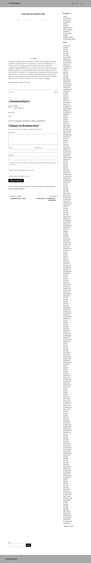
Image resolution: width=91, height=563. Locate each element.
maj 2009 (65, 437)
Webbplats (11, 155)
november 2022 (67, 131)
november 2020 (67, 176)
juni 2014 (65, 322)
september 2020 (67, 180)
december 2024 (67, 83)
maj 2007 (65, 483)
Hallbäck (35, 58)
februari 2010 (66, 420)
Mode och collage (68, 29)
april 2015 (65, 303)
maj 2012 (65, 369)
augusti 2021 (66, 159)
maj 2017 (65, 256)
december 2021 (67, 151)
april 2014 (65, 326)
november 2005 (67, 517)
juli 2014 (65, 320)
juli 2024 (65, 93)
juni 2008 (65, 458)
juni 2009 (65, 436)
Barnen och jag (67, 18)
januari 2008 (66, 468)
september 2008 (67, 453)
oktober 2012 (66, 360)
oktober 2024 (66, 87)
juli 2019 (65, 206)
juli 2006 (65, 502)
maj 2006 (65, 506)
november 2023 (67, 108)
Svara (9, 116)
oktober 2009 (66, 428)
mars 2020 (66, 191)
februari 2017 (66, 261)
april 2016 (65, 280)
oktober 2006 (66, 496)
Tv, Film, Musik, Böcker (69, 39)
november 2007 (67, 472)
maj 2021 (65, 165)
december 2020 (67, 174)
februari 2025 (66, 79)
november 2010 (67, 403)
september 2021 (67, 157)
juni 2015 (65, 299)
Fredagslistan (66, 22)
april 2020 (66, 189)
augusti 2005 (66, 523)
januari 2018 (66, 240)
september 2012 (67, 362)
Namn (10, 147)
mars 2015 (65, 305)
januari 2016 (66, 286)
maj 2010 (65, 415)
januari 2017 (66, 263)
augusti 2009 (66, 432)
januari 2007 (66, 490)
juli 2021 (65, 161)
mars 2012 (65, 373)
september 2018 (67, 225)
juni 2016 (65, 276)
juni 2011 (65, 390)
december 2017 (67, 242)
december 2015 (67, 288)
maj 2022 (65, 142)
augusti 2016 (66, 273)
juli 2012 (65, 365)
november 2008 (67, 449)
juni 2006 (65, 504)
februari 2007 (66, 489)
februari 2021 (66, 170)
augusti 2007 (66, 477)
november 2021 (67, 153)
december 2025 (67, 61)
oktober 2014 (66, 314)
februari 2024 (66, 102)
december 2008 (67, 447)
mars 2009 (66, 441)
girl (29, 82)
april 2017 (65, 257)
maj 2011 (65, 392)
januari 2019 (66, 218)
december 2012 (67, 356)
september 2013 (67, 339)
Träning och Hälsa (68, 37)
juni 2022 (65, 140)
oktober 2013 (66, 337)
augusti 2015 (66, 295)
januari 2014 (66, 331)
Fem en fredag (67, 20)
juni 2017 (65, 254)
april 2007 (65, 485)
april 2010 (65, 417)
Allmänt (56, 92)
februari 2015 (66, 307)
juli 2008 (65, 456)
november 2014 (67, 312)
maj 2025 (65, 74)
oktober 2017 (66, 246)
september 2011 (67, 384)
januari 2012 (66, 377)
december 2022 (67, 129)
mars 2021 (65, 169)
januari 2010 (66, 422)
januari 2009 (66, 445)
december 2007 (67, 470)
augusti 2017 (66, 250)
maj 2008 (65, 460)
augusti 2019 (66, 204)
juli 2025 (65, 70)
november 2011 (67, 381)
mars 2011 (65, 396)
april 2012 (65, 371)
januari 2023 (66, 127)
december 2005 (67, 515)
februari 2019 (66, 216)
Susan (16, 106)
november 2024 (67, 85)
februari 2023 (66, 125)
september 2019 (67, 203)
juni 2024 (65, 95)
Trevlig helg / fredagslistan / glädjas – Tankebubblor (29, 121)
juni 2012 (65, 367)
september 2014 (67, 316)
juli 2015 (65, 297)
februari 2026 (66, 57)
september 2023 (67, 112)
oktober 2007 (66, 473)
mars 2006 (66, 509)
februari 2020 (66, 193)
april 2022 (66, 144)
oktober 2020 (66, 178)
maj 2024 (65, 97)
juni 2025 (65, 72)
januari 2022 (66, 150)
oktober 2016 (66, 269)
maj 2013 (65, 347)
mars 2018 (65, 237)
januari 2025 (66, 81)
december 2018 (67, 220)
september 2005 (67, 521)
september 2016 (67, 271)
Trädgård (65, 35)
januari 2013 (66, 354)
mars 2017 (65, 259)
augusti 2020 (66, 182)
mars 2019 (66, 214)
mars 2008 (66, 464)
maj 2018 (65, 233)
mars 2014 (66, 328)
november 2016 (67, 267)
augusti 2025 (66, 68)
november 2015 (67, 290)
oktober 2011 (66, 383)
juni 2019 (65, 208)
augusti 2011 (66, 386)
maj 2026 (65, 51)
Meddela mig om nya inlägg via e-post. (19, 176)
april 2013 (65, 348)
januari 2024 (66, 104)
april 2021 (65, 167)
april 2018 (65, 235)
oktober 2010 (66, 405)
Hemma (65, 23)
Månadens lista (67, 27)
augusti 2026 (66, 45)
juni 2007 (65, 481)
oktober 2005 (66, 519)
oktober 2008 (66, 451)
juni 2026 (65, 49)
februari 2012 (66, 375)
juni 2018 (65, 231)
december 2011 (67, 379)
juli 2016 (65, 275)
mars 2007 (66, 487)
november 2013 (67, 335)
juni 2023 (65, 117)
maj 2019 (65, 210)
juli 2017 (65, 252)
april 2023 (66, 121)
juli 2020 (65, 184)
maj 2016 (65, 278)
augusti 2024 (66, 91)
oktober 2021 (66, 155)
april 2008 (66, 462)
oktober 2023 (66, 110)
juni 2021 (65, 163)
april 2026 (66, 53)
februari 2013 (66, 352)
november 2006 (67, 494)
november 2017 (67, 244)
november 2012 (67, 358)
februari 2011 (66, 398)
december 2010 (67, 402)
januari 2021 (66, 172)
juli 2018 (65, 229)
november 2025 (67, 62)
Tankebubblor (14, 3)
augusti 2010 (66, 409)
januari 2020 (66, 195)
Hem (73, 3)
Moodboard (66, 31)
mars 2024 (66, 100)
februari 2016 (66, 284)
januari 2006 (66, 513)
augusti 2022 (66, 136)
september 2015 (67, 294)
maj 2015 (65, 301)
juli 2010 (65, 411)
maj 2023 (65, 119)
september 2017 (67, 248)
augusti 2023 (66, 114)
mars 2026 (66, 55)
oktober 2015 (66, 292)
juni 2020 (65, 186)
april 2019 (65, 212)
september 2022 (67, 134)
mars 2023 (66, 123)
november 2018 (67, 222)
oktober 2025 (66, 64)
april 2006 (66, 508)
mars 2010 (66, 419)
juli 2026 (65, 47)
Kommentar (11, 132)
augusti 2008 (66, 455)
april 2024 (66, 98)
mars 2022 (66, 146)
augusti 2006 (66, 500)
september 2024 (67, 89)
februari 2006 (66, 511)
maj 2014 (65, 324)
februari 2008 (66, 466)
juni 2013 (65, 345)
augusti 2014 (66, 318)
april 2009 (66, 439)
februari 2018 (66, 239)
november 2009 (67, 426)
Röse (48, 78)
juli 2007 (65, 479)
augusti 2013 (66, 341)
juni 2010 (65, 413)
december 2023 (67, 106)
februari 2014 (66, 330)
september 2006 (67, 498)
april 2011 (65, 394)
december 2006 (67, 492)
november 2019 (67, 199)
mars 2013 (66, 350)
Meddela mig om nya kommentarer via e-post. (21, 170)
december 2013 (67, 333)
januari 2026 (66, 59)
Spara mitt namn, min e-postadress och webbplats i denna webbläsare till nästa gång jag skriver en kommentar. (34, 163)
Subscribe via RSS (68, 526)
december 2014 (67, 311)
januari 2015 (66, 309)
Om (77, 3)
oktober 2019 (66, 201)
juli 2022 (65, 138)
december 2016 (67, 265)
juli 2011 (65, 388)
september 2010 (67, 407)
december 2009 (67, 424)
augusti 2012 (66, 364)
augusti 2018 (66, 227)
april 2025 (66, 76)
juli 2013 (65, 343)
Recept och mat (67, 33)
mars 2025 (66, 78)
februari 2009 (66, 443)
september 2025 (67, 66)
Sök (9, 542)
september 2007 (67, 475)
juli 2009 (65, 434)
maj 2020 (65, 187)
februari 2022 (66, 148)
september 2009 (67, 430)
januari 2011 (66, 400)
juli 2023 (65, 115)
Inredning (65, 25)
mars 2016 (66, 282)
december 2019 (67, 197)
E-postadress (38, 147)
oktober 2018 (66, 223)
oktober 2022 (66, 132)
